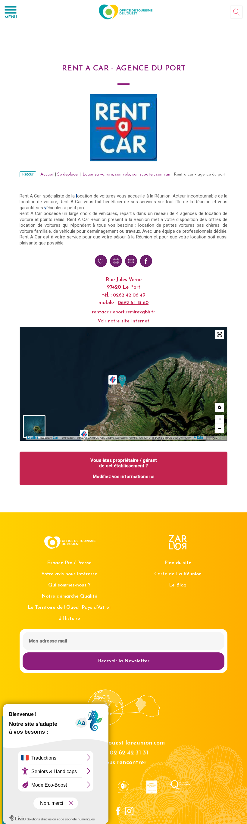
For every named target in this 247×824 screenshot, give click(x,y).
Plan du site (177, 563)
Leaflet (32, 438)
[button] (219, 334)
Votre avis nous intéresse (69, 574)
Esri (55, 438)
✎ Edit (198, 438)
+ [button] (220, 419)
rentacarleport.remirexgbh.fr (123, 312)
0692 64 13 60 (133, 302)
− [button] (220, 428)
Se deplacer (68, 174)
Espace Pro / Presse (69, 563)
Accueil (47, 174)
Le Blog (177, 585)
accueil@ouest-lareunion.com (124, 743)
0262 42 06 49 (129, 295)
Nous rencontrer (123, 763)
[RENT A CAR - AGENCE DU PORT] (122, 381)
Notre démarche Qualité (69, 596)
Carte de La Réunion (178, 574)
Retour (27, 174)
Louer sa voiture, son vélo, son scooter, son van (126, 174)
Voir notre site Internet (123, 321)
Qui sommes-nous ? (69, 585)
